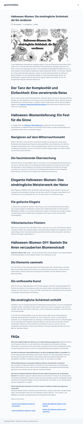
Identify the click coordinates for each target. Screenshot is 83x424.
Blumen (36, 24)
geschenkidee (11, 5)
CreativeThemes (33, 421)
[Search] (78, 5)
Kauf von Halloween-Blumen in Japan (24, 410)
